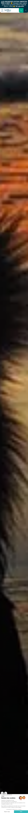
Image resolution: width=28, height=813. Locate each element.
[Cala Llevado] (8, 10)
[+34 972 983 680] (21, 10)
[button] (25, 10)
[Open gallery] (2, 793)
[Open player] (5, 793)
